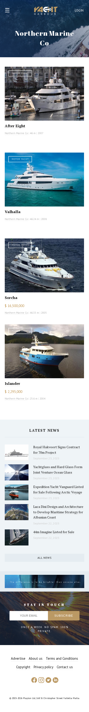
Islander (12, 383)
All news (44, 557)
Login (79, 11)
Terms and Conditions (62, 658)
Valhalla (12, 211)
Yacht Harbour (46, 11)
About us (35, 658)
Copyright (23, 667)
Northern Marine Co (16, 133)
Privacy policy (43, 667)
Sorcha (11, 297)
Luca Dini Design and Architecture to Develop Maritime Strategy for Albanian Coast (58, 511)
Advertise (18, 658)
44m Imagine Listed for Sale (53, 532)
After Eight (15, 125)
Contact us (65, 667)
